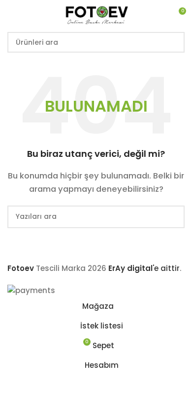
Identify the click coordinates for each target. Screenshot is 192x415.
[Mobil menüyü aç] (11, 15)
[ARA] (174, 42)
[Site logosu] (96, 14)
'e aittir (144, 268)
